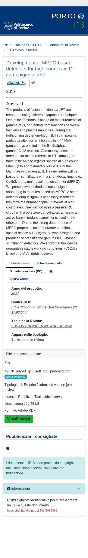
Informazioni (20, 488)
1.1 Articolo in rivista (22, 50)
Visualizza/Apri (18, 419)
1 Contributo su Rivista (62, 45)
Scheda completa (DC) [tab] (26, 271)
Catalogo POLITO (27, 45)
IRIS (6, 45)
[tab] (51, 271)
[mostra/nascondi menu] (83, 3)
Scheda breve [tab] (19, 263)
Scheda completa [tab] (49, 263)
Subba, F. (16, 82)
